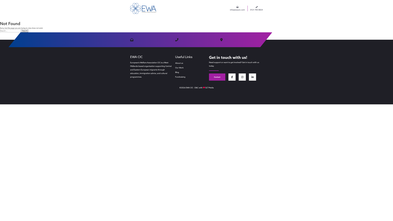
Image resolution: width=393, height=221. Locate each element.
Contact (217, 77)
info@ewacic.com (237, 10)
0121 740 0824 (256, 10)
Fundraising (180, 77)
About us (179, 63)
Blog (177, 72)
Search (24, 31)
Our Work (179, 68)
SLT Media (209, 87)
